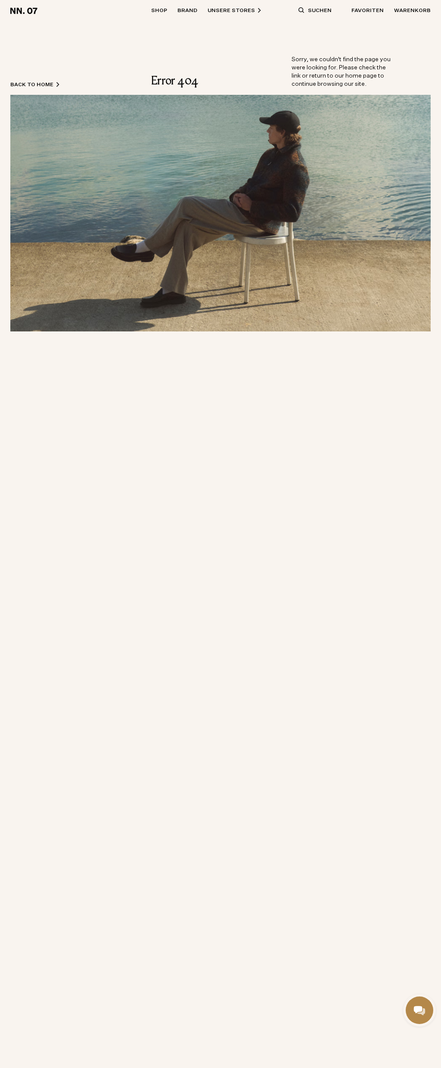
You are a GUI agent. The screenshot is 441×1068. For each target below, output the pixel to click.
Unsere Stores (231, 10)
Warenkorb (412, 10)
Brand (187, 10)
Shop (159, 10)
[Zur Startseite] (25, 10)
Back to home (31, 84)
